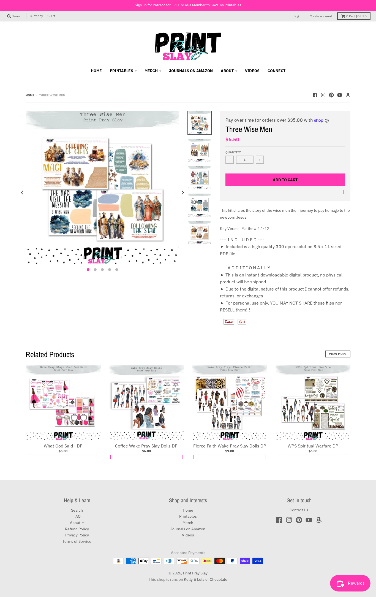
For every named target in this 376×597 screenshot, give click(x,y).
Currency (36, 16)
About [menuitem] (227, 70)
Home (30, 95)
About (75, 522)
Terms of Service (76, 541)
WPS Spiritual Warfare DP (313, 446)
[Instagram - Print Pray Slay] (323, 95)
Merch (187, 522)
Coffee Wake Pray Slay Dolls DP (146, 446)
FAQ (77, 516)
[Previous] (22, 192)
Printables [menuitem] (121, 70)
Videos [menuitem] (252, 70)
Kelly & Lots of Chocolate (205, 579)
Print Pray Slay (195, 573)
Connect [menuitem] (276, 70)
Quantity (233, 152)
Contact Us (299, 510)
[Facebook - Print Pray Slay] (314, 95)
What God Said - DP (63, 446)
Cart (356, 16)
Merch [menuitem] (151, 70)
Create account (321, 16)
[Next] (182, 192)
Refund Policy (77, 529)
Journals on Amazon (187, 529)
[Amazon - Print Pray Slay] (347, 95)
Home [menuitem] (96, 70)
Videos (188, 535)
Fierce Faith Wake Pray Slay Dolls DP (229, 446)
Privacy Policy (77, 535)
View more (338, 354)
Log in (298, 16)
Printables (188, 516)
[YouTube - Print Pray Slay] (339, 95)
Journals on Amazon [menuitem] (191, 70)
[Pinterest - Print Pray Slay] (331, 95)
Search (77, 510)
